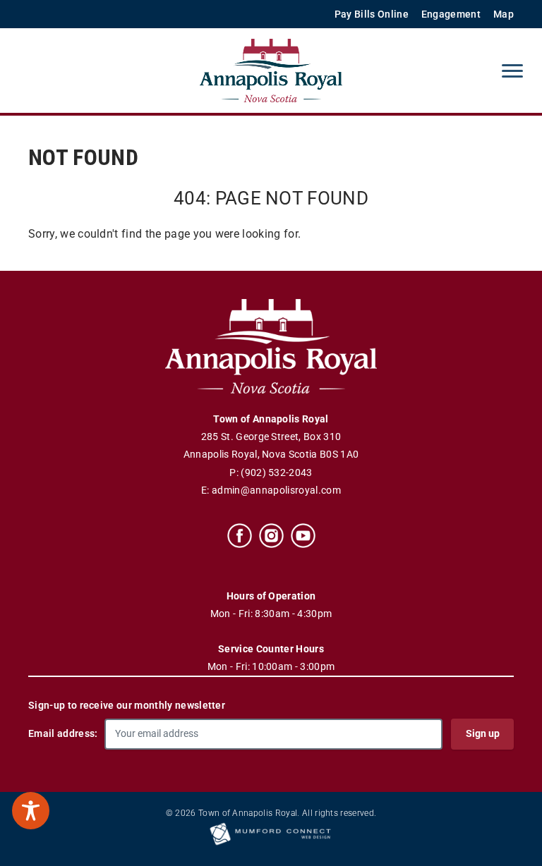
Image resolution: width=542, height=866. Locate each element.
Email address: (62, 733)
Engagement (451, 14)
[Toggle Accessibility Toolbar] (31, 811)
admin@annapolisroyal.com (276, 490)
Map (503, 14)
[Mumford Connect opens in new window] (271, 844)
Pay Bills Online (372, 14)
